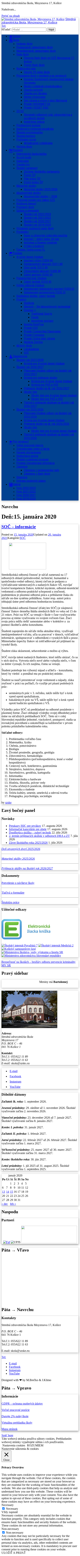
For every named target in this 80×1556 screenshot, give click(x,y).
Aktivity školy (24, 345)
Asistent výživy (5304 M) (38, 260)
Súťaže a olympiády (27, 210)
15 (11, 1191)
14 (7, 1191)
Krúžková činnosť (26, 203)
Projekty (21, 299)
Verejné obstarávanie (28, 452)
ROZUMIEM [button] (35, 1445)
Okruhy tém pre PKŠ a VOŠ (47, 399)
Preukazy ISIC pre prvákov (25, 825)
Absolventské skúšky (28, 193)
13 (3, 1191)
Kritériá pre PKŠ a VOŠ (44, 385)
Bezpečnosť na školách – (16, 961)
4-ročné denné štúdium (29, 257)
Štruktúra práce (10, 902)
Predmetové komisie (28, 125)
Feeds (35, 317)
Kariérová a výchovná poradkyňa (35, 129)
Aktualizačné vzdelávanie (38, 143)
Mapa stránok (9, 1429)
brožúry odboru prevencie (47, 961)
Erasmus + (30, 310)
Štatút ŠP (30, 175)
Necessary (12, 1508)
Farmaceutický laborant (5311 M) (43, 264)
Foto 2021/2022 (26, 491)
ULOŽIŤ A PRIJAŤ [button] (13, 1552)
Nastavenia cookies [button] (13, 1445)
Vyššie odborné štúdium (30, 285)
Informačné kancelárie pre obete (28, 829)
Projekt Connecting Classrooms (42, 331)
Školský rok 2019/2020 (37, 225)
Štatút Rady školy (34, 65)
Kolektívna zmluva (34, 122)
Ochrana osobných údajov (31, 481)
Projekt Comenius (34, 335)
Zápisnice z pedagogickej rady (41, 470)
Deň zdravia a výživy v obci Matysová (45, 100)
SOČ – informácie (18, 526)
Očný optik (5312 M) (36, 267)
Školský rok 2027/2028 (30, 360)
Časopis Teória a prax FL (30, 249)
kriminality (69, 961)
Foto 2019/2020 (26, 498)
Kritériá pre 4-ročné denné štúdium (44, 363)
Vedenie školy (24, 44)
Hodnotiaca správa (27, 456)
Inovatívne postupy (42, 321)
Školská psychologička (29, 132)
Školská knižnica (25, 136)
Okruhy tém (30, 392)
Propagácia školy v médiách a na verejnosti (41, 75)
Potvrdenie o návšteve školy (17, 883)
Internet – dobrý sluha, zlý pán (41, 239)
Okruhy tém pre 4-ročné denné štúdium (54, 395)
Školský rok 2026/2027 (30, 367)
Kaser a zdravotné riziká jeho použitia (45, 235)
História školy (24, 146)
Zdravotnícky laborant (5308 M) (42, 271)
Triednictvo (23, 164)
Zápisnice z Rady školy (37, 473)
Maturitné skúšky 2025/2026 (40, 189)
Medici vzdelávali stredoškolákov (43, 86)
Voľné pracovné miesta (29, 445)
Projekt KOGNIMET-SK (37, 104)
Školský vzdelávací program (32, 459)
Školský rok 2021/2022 (37, 218)
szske (8, 802)
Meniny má (53, 981)
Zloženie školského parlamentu (42, 171)
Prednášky (22, 232)
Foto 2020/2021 (26, 495)
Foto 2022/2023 (26, 488)
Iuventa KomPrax (34, 324)
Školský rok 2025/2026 (30, 409)
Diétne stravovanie (35, 97)
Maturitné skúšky (26, 186)
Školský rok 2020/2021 (37, 221)
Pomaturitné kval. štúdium (31, 278)
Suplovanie (22, 161)
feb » (13, 1203)
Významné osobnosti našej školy (35, 228)
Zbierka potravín (33, 90)
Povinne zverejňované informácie (35, 463)
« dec (4, 1203)
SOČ (26, 353)
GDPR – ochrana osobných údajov (22, 1403)
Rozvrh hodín (23, 157)
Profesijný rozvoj (26, 139)
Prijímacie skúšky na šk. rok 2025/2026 (46, 424)
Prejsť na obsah (10, 15)
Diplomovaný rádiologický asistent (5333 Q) (49, 289)
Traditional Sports (41, 313)
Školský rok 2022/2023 (37, 214)
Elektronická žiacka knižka (31, 154)
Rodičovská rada (26, 68)
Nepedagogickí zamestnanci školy (36, 51)
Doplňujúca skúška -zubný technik (35, 296)
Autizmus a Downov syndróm (40, 242)
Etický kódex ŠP (33, 182)
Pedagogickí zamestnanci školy (34, 47)
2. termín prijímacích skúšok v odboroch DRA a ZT (39, 835)
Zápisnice (22, 466)
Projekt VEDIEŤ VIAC (36, 107)
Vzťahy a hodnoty (34, 246)
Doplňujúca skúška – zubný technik (30, 832)
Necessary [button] (7, 1505)
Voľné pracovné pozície (15, 1410)
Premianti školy (25, 207)
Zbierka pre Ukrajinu (35, 93)
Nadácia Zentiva (33, 342)
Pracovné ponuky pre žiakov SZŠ (35, 200)
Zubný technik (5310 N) (37, 282)
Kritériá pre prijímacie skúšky (40, 378)
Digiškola (29, 303)
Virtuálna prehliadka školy (16, 1422)
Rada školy (22, 54)
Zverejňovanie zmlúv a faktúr (33, 449)
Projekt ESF (31, 328)
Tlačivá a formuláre (12, 892)
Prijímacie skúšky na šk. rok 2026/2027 (46, 388)
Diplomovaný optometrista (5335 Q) (44, 292)
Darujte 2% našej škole (37, 72)
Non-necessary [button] (10, 1528)
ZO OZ (20, 111)
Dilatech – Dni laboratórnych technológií (47, 306)
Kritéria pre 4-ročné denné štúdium (44, 420)
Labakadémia (31, 349)
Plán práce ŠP (32, 179)
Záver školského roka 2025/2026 (28, 842)
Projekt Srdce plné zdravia (39, 338)
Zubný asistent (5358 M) (38, 274)
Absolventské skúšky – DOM (40, 196)
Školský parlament (27, 168)
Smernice (21, 477)
